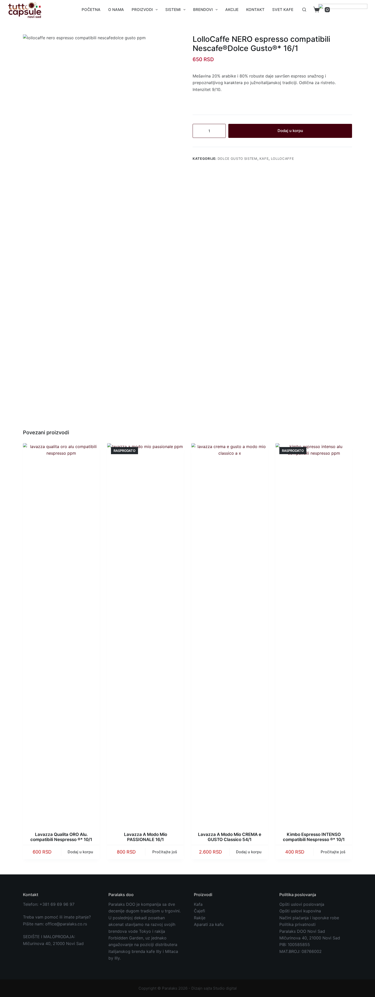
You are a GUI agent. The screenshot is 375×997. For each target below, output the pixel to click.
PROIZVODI (142, 9)
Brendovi (203, 9)
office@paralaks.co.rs (66, 923)
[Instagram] (327, 9)
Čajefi (199, 910)
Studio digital (225, 988)
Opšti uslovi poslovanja (301, 904)
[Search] (304, 9)
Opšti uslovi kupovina (300, 910)
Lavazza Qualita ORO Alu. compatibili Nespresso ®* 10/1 (61, 837)
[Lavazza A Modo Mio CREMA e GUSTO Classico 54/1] (229, 634)
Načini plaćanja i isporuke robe (309, 917)
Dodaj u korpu (290, 130)
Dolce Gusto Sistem (237, 158)
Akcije (232, 9)
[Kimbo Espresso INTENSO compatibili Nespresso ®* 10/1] (314, 634)
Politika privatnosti (297, 924)
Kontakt (255, 9)
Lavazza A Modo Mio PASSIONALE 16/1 (145, 837)
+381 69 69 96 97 (57, 904)
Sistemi (173, 9)
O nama (116, 9)
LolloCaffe (282, 158)
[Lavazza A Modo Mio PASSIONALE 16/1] (145, 634)
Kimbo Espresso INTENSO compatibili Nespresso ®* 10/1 (314, 837)
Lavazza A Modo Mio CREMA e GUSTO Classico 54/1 (229, 837)
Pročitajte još (164, 851)
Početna (91, 9)
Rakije (199, 917)
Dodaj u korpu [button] (80, 851)
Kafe (264, 158)
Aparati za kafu (208, 924)
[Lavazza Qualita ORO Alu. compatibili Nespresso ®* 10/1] (61, 634)
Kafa (198, 904)
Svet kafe (282, 9)
